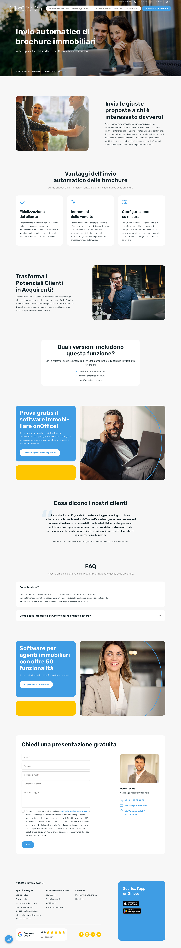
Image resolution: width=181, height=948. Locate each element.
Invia (28, 844)
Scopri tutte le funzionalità (36, 684)
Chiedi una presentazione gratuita (40, 452)
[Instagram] (87, 934)
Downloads (51, 895)
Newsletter (80, 899)
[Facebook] (81, 934)
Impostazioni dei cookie (26, 903)
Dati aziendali (22, 895)
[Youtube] (98, 934)
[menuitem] (124, 2)
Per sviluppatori (53, 899)
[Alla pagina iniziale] (26, 8)
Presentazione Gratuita (157, 8)
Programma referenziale (86, 895)
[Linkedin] (92, 934)
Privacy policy (22, 899)
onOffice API (51, 903)
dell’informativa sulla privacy (75, 811)
